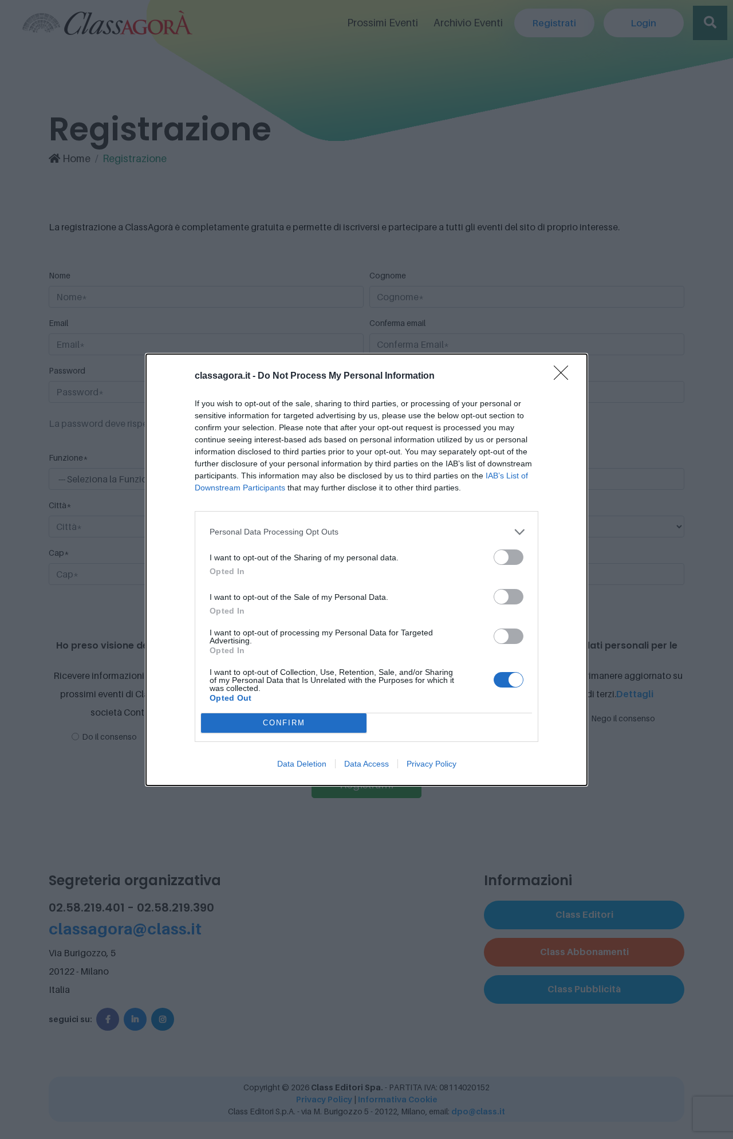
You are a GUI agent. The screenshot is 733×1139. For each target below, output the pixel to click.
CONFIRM (284, 722)
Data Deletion (301, 763)
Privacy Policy (431, 763)
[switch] (508, 557)
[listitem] (366, 532)
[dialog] (366, 569)
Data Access (366, 763)
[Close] (565, 376)
